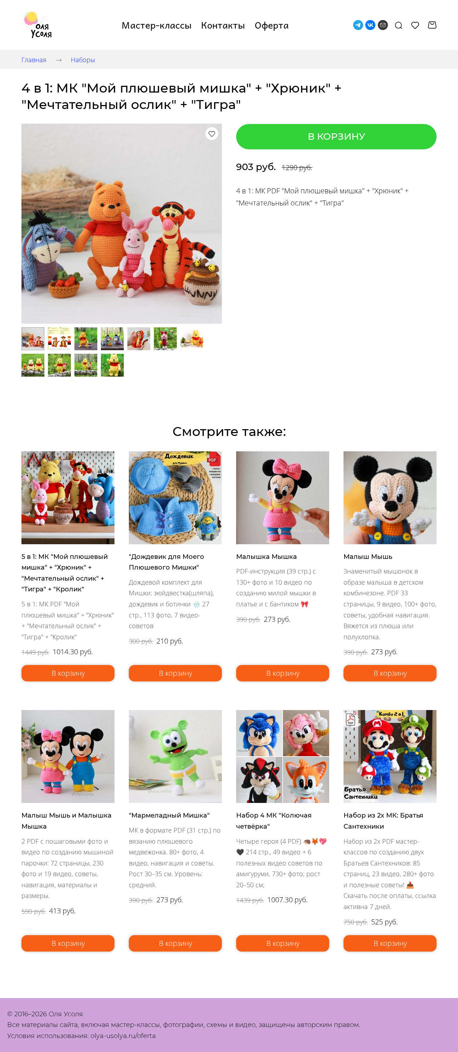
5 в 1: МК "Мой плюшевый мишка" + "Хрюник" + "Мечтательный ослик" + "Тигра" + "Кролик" (64, 573)
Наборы (83, 59)
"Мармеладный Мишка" (169, 815)
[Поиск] (398, 25)
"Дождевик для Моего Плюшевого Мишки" (166, 562)
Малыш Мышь (368, 557)
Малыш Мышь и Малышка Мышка (66, 821)
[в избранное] (211, 133)
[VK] (370, 25)
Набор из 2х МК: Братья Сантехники (383, 821)
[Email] (383, 25)
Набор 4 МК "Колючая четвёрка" (274, 821)
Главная (34, 59)
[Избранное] (415, 25)
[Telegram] (358, 25)
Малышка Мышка (266, 557)
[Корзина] (432, 25)
